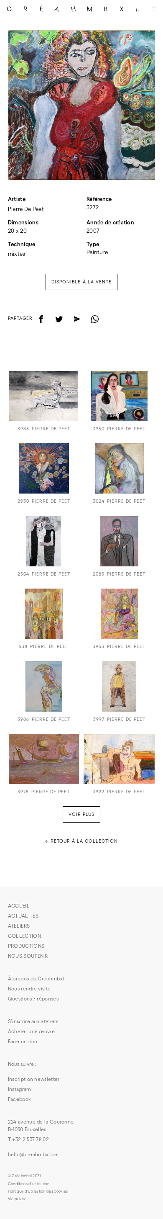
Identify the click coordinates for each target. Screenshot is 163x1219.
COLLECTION (24, 936)
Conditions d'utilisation (28, 1184)
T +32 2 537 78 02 (28, 1139)
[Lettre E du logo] (41, 9)
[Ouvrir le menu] (154, 9)
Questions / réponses (33, 998)
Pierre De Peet (26, 209)
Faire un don (23, 1041)
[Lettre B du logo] (105, 9)
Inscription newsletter (34, 1079)
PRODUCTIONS (26, 946)
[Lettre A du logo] (57, 9)
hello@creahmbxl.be (32, 1154)
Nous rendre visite (29, 988)
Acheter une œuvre (31, 1031)
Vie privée (17, 1199)
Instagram (19, 1089)
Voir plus (81, 814)
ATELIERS (19, 925)
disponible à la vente (81, 281)
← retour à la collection (81, 841)
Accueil (19, 905)
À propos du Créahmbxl (36, 978)
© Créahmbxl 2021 (24, 1176)
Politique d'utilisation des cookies (38, 1191)
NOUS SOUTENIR (28, 956)
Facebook (19, 1099)
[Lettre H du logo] (74, 9)
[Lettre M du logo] (89, 9)
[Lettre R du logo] (25, 9)
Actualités (23, 915)
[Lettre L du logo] (137, 9)
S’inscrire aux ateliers (33, 1021)
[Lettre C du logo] (9, 9)
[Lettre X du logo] (122, 9)
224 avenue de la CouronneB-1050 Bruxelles (41, 1125)
